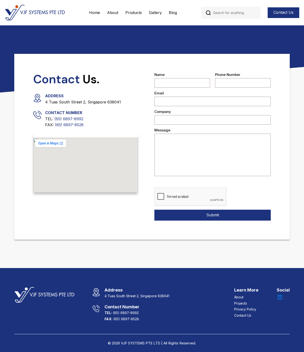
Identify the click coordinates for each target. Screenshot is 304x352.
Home (94, 12)
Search (208, 12)
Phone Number (227, 75)
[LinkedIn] (280, 297)
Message (162, 130)
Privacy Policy (245, 309)
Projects (240, 303)
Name (159, 75)
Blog (173, 12)
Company (162, 112)
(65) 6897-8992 (68, 118)
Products (133, 12)
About (112, 12)
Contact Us (283, 12)
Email (159, 93)
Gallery (155, 12)
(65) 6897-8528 (69, 124)
